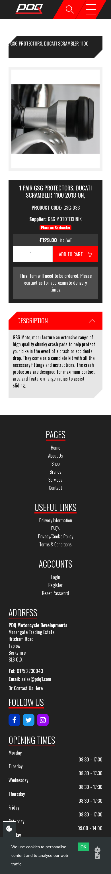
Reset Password (55, 593)
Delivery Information (55, 520)
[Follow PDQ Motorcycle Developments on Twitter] (28, 720)
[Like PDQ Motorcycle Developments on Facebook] (14, 720)
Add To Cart (73, 254)
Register (55, 585)
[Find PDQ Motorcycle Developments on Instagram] (43, 720)
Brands (55, 471)
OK (83, 847)
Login (55, 577)
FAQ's (55, 528)
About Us (55, 455)
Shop (56, 463)
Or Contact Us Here (26, 688)
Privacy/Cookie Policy (55, 536)
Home (55, 447)
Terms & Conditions (55, 544)
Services (55, 479)
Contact (55, 487)
